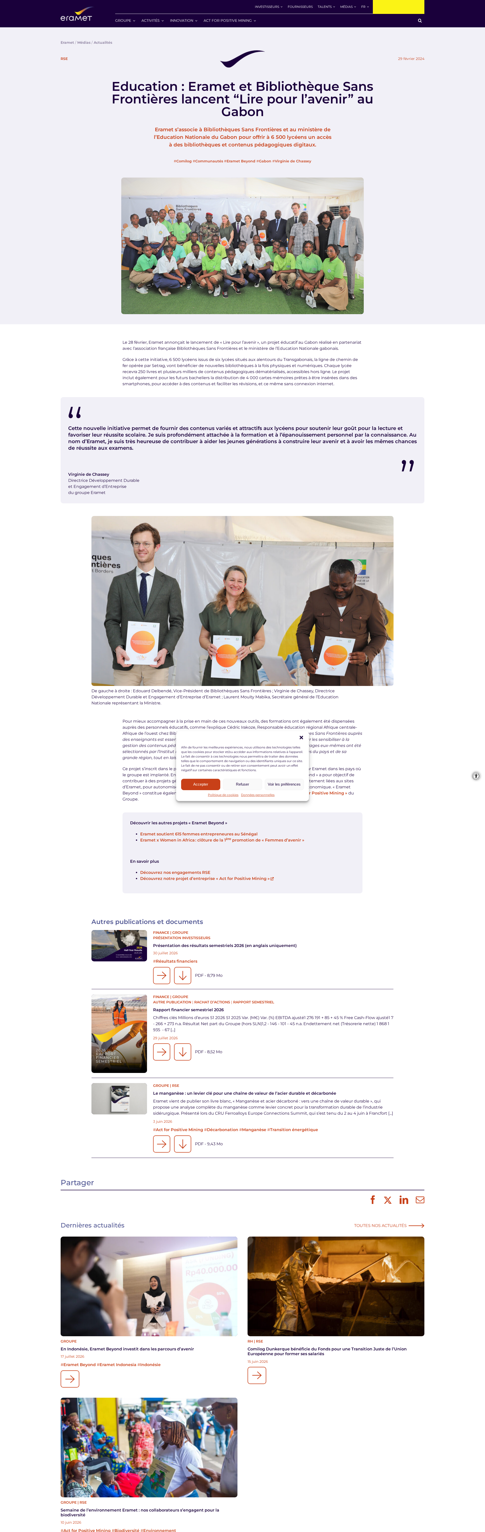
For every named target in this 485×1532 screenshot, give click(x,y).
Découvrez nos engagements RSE (175, 872)
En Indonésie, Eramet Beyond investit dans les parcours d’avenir (127, 1349)
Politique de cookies (223, 795)
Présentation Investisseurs (181, 938)
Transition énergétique (294, 1129)
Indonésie (150, 1364)
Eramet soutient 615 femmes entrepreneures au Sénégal (199, 834)
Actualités (103, 42)
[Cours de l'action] (398, 7)
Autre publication (172, 1002)
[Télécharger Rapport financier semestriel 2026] (182, 1052)
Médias (83, 42)
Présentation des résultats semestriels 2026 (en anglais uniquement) (225, 945)
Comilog (184, 161)
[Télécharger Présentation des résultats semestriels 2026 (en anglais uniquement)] (182, 975)
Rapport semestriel (253, 1002)
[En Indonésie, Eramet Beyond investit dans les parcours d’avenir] (149, 1286)
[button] (301, 737)
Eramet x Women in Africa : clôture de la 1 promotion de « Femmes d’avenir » (222, 840)
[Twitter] (387, 1200)
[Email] (418, 1200)
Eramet (67, 42)
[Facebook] (371, 1200)
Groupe (180, 932)
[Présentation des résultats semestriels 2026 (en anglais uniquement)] (119, 945)
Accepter (200, 784)
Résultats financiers (176, 961)
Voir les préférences (284, 784)
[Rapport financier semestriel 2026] (119, 1033)
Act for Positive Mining (179, 1129)
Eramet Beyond (241, 161)
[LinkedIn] (402, 1200)
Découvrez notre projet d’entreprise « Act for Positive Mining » (205, 878)
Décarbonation (222, 1129)
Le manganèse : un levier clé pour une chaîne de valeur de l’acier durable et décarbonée (244, 1093)
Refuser (242, 784)
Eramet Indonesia (118, 1364)
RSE (64, 58)
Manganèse (254, 1129)
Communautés (209, 161)
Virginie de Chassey (293, 161)
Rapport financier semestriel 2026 (188, 1009)
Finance (161, 932)
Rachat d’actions (212, 1002)
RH (250, 1341)
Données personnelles (258, 795)
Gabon (265, 161)
